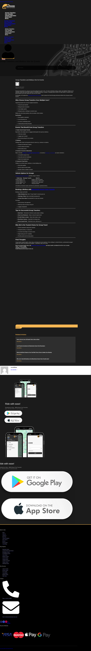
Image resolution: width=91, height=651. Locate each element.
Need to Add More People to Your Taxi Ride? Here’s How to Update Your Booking (34, 352)
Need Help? (8, 17)
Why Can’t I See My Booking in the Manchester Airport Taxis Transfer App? (33, 358)
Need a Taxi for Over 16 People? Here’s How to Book (28, 339)
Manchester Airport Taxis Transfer (43, 189)
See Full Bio (13, 369)
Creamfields (28, 152)
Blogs (7, 18)
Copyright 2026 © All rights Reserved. (6, 648)
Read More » (19, 341)
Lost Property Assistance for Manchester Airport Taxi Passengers (31, 345)
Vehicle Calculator (10, 15)
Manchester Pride (35, 152)
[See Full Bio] (17, 369)
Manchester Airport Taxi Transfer (6, 1)
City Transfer (9, 14)
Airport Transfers (10, 12)
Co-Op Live (52, 152)
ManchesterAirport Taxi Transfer (34, 95)
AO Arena (47, 152)
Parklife (24, 152)
